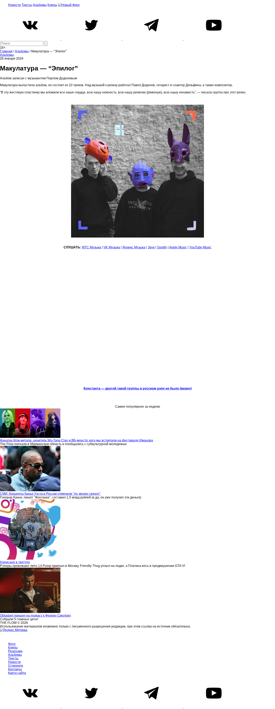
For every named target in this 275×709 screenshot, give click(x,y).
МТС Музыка (91, 247)
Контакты (15, 669)
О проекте (15, 665)
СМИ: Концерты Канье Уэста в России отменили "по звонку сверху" (50, 493)
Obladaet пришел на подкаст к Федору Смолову (35, 615)
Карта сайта (17, 673)
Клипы (52, 5)
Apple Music (178, 247)
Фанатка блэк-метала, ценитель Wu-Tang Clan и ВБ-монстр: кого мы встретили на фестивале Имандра (76, 440)
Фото (12, 644)
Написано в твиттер (15, 562)
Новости (14, 5)
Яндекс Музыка (133, 247)
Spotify (162, 247)
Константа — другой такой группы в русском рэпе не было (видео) (138, 388)
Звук (151, 247)
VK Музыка (111, 247)
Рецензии (15, 651)
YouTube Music (200, 247)
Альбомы (40, 5)
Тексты (27, 5)
